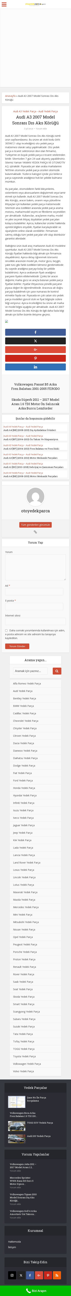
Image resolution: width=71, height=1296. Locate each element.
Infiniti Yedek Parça (23, 802)
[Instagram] (12, 1275)
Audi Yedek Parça (48, 111)
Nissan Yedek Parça (24, 929)
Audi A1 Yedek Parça (13, 463)
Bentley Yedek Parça (24, 698)
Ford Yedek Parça (23, 780)
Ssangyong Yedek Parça (26, 1011)
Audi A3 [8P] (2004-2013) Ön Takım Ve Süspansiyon (30, 439)
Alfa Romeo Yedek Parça (27, 683)
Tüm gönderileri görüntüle (35, 524)
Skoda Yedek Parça (23, 996)
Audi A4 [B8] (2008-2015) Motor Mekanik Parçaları (30, 476)
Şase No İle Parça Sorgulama (36, 1099)
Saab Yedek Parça (23, 981)
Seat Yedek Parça (23, 989)
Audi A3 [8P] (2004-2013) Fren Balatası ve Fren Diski (31, 448)
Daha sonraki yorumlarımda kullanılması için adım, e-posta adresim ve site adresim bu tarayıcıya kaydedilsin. (35, 634)
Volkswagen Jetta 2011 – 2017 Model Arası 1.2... (23, 1166)
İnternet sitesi (12, 615)
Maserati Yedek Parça (25, 892)
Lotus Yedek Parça (23, 884)
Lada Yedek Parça (23, 847)
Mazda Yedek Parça (24, 899)
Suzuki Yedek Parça (24, 1026)
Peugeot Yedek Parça (25, 944)
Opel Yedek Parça (23, 937)
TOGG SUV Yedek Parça (40, 1122)
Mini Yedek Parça (22, 914)
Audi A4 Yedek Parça (13, 426)
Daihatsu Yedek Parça (25, 758)
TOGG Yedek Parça (23, 1049)
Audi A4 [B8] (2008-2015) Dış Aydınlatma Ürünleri (29, 430)
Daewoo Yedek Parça (25, 750)
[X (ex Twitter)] (21, 1275)
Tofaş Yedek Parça (23, 1041)
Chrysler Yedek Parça (25, 728)
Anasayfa (10, 96)
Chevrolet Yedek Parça (25, 720)
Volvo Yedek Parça (23, 1071)
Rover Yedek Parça (23, 974)
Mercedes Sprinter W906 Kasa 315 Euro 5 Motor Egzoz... (21, 1180)
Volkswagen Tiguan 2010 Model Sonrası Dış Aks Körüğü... (23, 1197)
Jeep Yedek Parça (22, 832)
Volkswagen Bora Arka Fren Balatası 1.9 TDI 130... (23, 1114)
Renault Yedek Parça (24, 966)
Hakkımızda (14, 1241)
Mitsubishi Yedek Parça (26, 922)
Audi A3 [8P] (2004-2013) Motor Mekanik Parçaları (30, 457)
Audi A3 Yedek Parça (24, 111)
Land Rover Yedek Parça (26, 862)
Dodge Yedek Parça (24, 765)
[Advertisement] (35, 48)
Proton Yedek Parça (24, 959)
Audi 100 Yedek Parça (38, 1136)
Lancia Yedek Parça (24, 855)
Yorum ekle (41, 128)
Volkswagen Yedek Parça (27, 1063)
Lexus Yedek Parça (23, 869)
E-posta (10, 600)
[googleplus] (39, 1275)
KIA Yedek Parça (22, 840)
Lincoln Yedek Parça (24, 877)
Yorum (9, 552)
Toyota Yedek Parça (24, 1056)
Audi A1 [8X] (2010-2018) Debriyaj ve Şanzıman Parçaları (33, 467)
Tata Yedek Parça (23, 1034)
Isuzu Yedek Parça (23, 810)
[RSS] (57, 1275)
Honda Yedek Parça (24, 788)
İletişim (12, 1247)
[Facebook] (30, 1275)
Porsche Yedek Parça (25, 952)
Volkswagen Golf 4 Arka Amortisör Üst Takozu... (23, 1212)
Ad (7, 585)
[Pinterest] (48, 1275)
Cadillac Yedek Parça (24, 713)
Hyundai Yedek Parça (25, 795)
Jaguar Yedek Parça (24, 825)
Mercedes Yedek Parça (26, 907)
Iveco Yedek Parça (23, 817)
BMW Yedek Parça (23, 706)
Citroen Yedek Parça (24, 735)
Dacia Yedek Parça (23, 743)
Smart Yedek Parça (23, 1004)
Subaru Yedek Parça (24, 1019)
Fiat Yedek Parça (22, 773)
